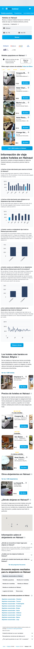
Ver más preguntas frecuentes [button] (17, 564)
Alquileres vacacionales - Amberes (11, 613)
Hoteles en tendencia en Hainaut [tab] (12, 587)
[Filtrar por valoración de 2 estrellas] (4, 70)
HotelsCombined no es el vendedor (12, 633)
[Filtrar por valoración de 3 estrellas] (8, 70)
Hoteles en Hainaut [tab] (22, 583)
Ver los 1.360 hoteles (7, 373)
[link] (17, 148)
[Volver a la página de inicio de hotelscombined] (12, 8)
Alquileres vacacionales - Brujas (11, 608)
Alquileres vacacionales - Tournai (11, 601)
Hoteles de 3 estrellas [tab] (23, 580)
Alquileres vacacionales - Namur (11, 617)
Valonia (17, 646)
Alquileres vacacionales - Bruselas (11, 606)
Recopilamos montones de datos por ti (13, 636)
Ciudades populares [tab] (8, 580)
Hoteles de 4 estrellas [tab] (9, 583)
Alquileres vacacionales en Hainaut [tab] (12, 576)
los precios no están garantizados (14, 628)
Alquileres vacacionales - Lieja (10, 619)
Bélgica (9, 646)
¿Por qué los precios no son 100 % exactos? (15, 639)
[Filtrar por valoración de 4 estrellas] (15, 70)
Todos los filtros (27, 66)
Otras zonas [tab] (19, 591)
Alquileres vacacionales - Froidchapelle (13, 603)
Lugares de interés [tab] (8, 591)
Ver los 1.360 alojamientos (9, 479)
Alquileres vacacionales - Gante (11, 610)
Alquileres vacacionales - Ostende (11, 615)
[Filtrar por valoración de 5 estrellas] (22, 70)
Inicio (4, 646)
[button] (3, 8)
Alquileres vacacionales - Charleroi (11, 599)
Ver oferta (25, 83)
